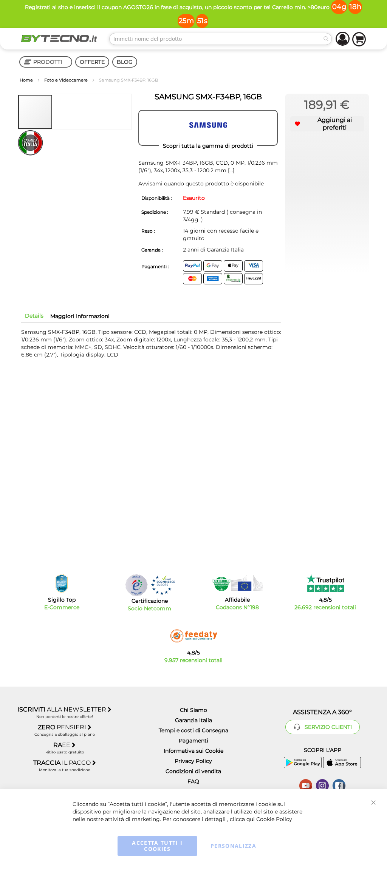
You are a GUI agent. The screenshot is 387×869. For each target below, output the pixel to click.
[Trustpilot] (325, 583)
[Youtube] (305, 784)
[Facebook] (339, 784)
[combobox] (220, 39)
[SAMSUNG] (208, 128)
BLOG (125, 62)
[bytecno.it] (59, 38)
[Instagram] (322, 784)
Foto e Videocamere (66, 80)
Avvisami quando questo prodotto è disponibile (201, 183)
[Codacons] (237, 583)
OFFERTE (92, 62)
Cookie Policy (274, 819)
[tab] (34, 316)
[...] (230, 170)
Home (27, 80)
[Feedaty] (193, 636)
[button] (70, 112)
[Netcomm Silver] (136, 585)
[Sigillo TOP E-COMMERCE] (61, 583)
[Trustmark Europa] (163, 585)
